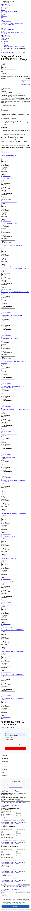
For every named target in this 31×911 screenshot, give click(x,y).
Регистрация (10, 24)
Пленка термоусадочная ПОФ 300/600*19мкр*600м (15, 268)
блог (3, 772)
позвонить (3, 39)
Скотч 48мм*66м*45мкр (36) (8, 178)
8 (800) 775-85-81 (5, 5)
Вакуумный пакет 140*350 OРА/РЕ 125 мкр (12, 675)
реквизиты (5, 769)
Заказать (3, 890)
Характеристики (5, 88)
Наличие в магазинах (6, 92)
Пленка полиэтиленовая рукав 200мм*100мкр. (13, 513)
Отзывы (3, 89)
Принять (15, 906)
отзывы (4, 775)
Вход (4, 24)
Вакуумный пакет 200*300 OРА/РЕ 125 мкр (12, 651)
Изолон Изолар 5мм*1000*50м (9, 434)
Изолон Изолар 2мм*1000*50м (9, 457)
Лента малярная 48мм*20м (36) (9, 338)
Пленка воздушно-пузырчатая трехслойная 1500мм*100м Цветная (12, 386)
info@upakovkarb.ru (6, 4)
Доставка (14, 23)
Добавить (3, 845)
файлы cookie (10, 900)
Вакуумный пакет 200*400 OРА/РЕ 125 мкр (12, 630)
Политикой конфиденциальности (10, 805)
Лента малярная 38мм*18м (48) (9, 582)
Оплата (10, 23)
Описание (3, 86)
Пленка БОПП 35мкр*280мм (8, 558)
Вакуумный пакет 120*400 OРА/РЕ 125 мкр (12, 698)
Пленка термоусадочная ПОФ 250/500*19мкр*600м (15, 292)
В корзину (3, 174)
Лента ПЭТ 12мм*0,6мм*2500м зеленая (11, 315)
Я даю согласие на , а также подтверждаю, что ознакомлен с (14, 804)
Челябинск (3, 28)
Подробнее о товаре (6, 176)
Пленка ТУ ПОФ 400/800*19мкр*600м (11, 245)
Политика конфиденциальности (15, 787)
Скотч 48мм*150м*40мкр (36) (9, 223)
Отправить (4, 874)
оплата (4, 764)
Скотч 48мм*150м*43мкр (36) (9, 202)
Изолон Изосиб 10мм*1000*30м (9, 605)
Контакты (20, 23)
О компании (4, 23)
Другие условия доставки (25, 84)
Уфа (2, 26)
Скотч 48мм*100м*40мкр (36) (9, 155)
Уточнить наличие (6, 73)
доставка (5, 761)
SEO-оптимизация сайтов (19, 784)
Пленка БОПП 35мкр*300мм (8, 537)
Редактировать (5, 865)
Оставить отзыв (5, 107)
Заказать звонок (5, 7)
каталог (4, 755)
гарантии (4, 766)
